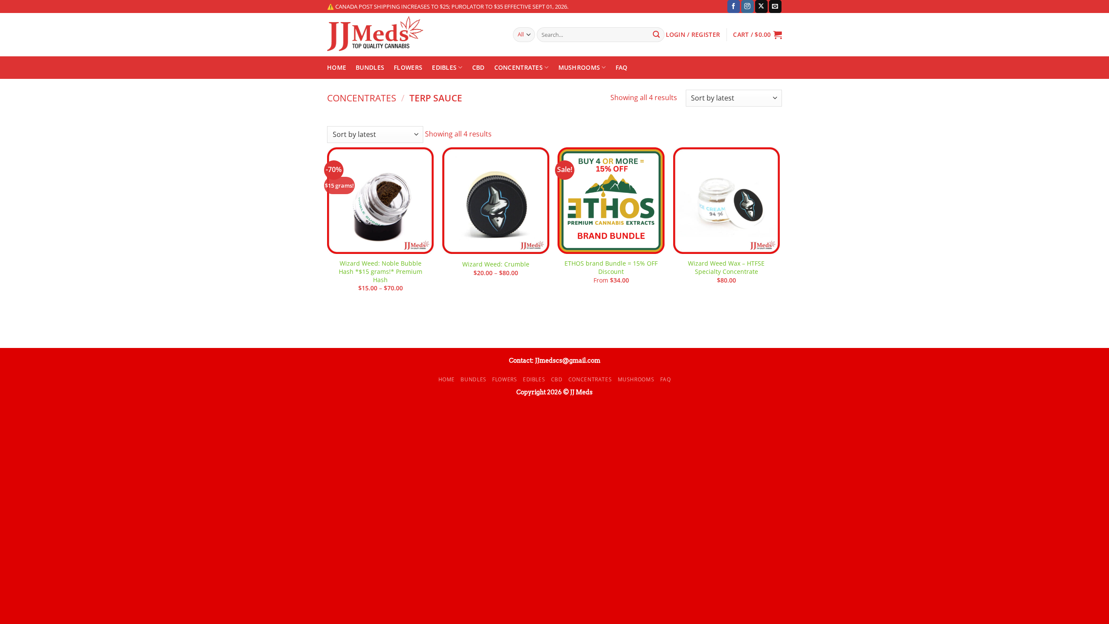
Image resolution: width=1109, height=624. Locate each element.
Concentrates (518, 67)
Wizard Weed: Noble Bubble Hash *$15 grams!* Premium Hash (380, 271)
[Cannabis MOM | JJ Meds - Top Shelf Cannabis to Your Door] (413, 34)
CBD (478, 67)
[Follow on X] (761, 6)
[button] (757, 34)
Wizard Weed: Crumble (495, 264)
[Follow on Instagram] (747, 6)
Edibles (444, 67)
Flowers (408, 67)
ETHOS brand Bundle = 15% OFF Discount (611, 268)
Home (336, 67)
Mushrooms (579, 67)
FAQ (622, 67)
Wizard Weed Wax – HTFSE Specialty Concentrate (726, 268)
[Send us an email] (775, 6)
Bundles (370, 67)
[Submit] (656, 34)
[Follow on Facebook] (733, 6)
